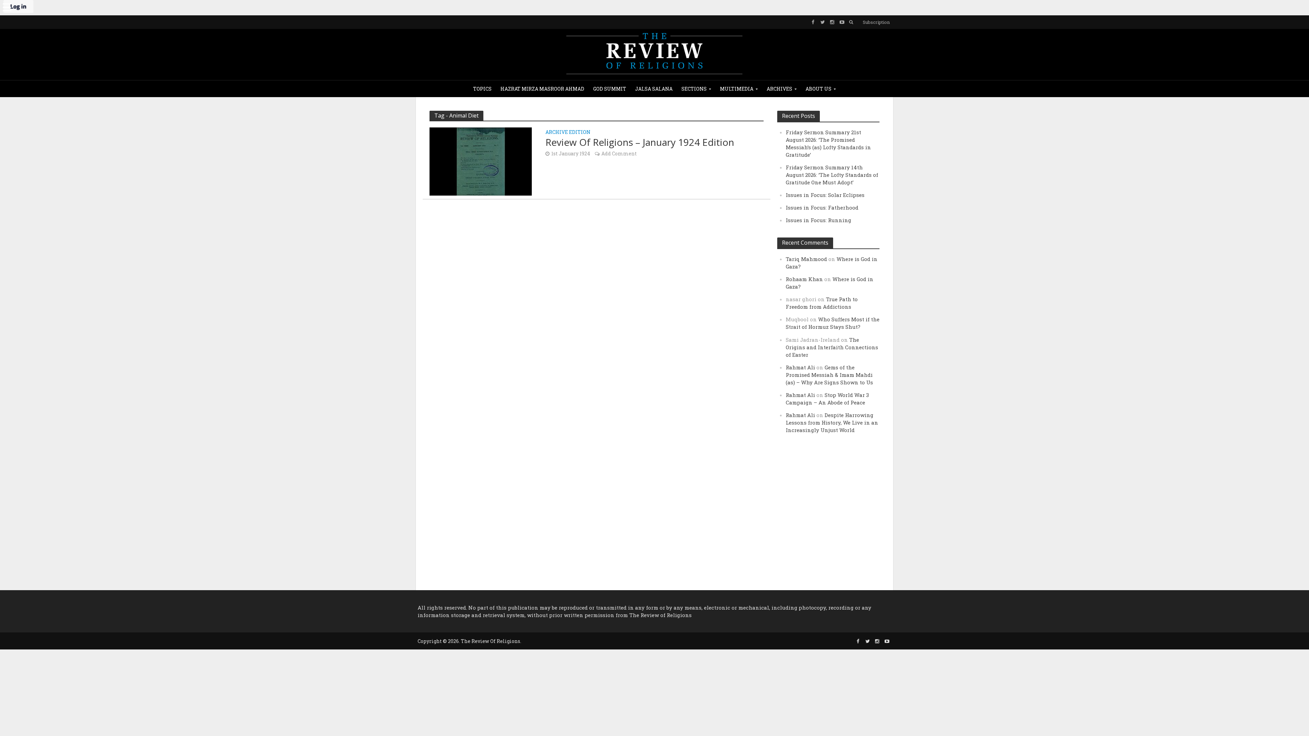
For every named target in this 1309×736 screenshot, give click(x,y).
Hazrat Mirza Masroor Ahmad (542, 89)
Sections (694, 89)
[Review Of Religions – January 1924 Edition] (481, 160)
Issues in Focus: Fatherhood (822, 207)
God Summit (609, 89)
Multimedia (736, 89)
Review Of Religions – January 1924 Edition (639, 142)
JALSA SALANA (654, 89)
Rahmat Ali (800, 367)
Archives (779, 89)
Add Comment (619, 153)
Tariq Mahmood (806, 259)
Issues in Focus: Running (818, 220)
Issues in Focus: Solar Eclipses (825, 194)
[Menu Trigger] (7, 7)
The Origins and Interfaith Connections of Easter (832, 347)
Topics (482, 89)
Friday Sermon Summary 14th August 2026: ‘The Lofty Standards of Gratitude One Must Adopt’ (832, 175)
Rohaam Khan (804, 279)
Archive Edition (567, 132)
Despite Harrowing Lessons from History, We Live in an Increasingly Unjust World (832, 422)
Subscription (876, 22)
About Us (818, 89)
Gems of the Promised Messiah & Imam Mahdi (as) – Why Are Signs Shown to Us (829, 375)
